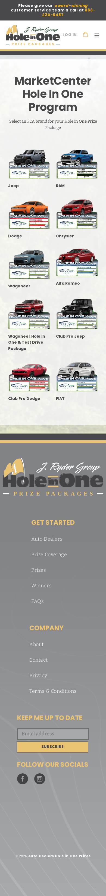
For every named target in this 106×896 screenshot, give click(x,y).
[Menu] (96, 35)
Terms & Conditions (53, 691)
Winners (41, 586)
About (36, 644)
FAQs (37, 601)
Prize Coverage (49, 555)
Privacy (38, 676)
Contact (38, 660)
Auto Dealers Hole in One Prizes (59, 856)
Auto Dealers (47, 539)
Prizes (38, 570)
